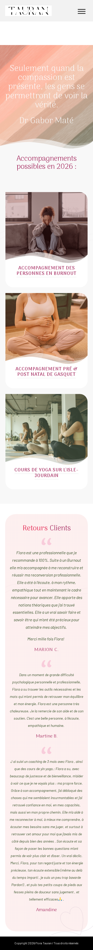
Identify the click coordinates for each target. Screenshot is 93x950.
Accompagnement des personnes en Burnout (46, 271)
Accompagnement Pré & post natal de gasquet (47, 372)
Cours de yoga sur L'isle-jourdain (46, 473)
